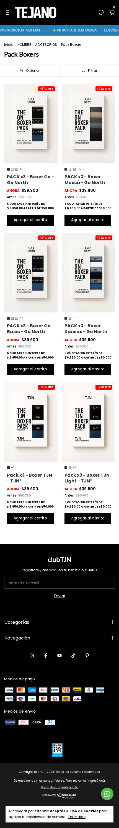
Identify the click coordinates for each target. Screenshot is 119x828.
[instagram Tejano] (32, 655)
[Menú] (8, 12)
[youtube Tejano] (59, 655)
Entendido (77, 816)
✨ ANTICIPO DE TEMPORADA (67, 30)
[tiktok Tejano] (73, 655)
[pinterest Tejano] (87, 655)
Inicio (8, 44)
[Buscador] (101, 12)
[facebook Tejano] (45, 655)
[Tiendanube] (59, 797)
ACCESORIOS (46, 44)
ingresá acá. (96, 781)
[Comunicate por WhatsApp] (107, 794)
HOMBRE (24, 44)
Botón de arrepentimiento (59, 787)
